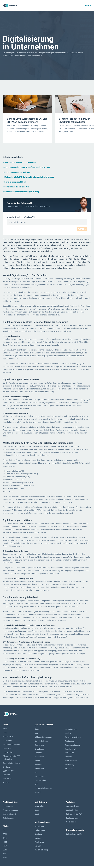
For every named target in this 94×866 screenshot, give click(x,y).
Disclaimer (7, 767)
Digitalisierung (72, 818)
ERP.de (13, 5)
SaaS (37, 814)
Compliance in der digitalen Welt (16, 187)
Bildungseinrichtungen (43, 737)
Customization (72, 810)
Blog (4, 732)
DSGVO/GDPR (8, 771)
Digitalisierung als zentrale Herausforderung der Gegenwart (27, 167)
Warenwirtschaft (9, 814)
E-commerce (39, 745)
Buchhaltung (8, 806)
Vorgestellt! (7, 740)
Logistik (38, 792)
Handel (37, 760)
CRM (5, 834)
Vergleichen (39, 842)
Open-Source (71, 822)
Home (5, 724)
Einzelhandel (40, 749)
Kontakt (6, 782)
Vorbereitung (40, 830)
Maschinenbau (70, 729)
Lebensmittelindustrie (43, 788)
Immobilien (69, 753)
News (5, 729)
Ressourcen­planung (10, 810)
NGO (36, 784)
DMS (5, 838)
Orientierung (39, 826)
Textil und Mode (71, 760)
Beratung (38, 834)
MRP (5, 846)
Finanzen (38, 753)
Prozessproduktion (72, 745)
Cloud (37, 810)
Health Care (39, 768)
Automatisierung (72, 806)
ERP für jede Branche (44, 724)
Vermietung (69, 764)
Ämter (37, 729)
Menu (87, 5)
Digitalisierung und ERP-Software (17, 172)
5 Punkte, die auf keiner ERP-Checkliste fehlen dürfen (75, 120)
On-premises (39, 806)
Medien (68, 733)
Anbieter (38, 838)
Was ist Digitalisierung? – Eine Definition (20, 162)
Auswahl (38, 846)
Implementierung (41, 850)
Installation (39, 776)
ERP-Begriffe (8, 752)
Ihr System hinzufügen (11, 744)
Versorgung (69, 768)
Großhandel (39, 756)
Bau (36, 733)
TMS (4, 853)
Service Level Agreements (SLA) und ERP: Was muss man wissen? (27, 120)
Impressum (7, 778)
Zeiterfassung (8, 818)
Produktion (69, 741)
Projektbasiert (70, 749)
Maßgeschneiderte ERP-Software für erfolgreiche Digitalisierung (29, 177)
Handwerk (38, 764)
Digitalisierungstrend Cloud (15, 182)
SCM (5, 850)
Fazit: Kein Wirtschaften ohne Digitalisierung (21, 192)
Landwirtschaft (41, 780)
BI (4, 830)
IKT (36, 772)
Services (68, 756)
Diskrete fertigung (41, 741)
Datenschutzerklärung (11, 763)
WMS (5, 857)
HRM (5, 842)
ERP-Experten (8, 736)
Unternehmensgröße (74, 834)
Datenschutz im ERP (74, 814)
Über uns (6, 775)
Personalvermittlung (73, 737)
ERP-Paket (7, 748)
